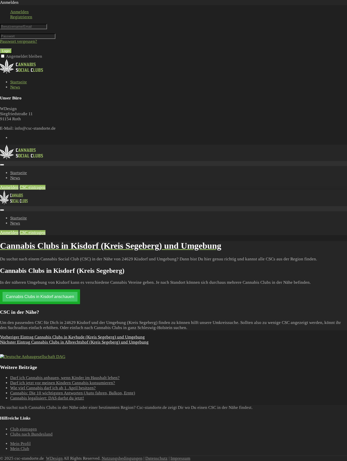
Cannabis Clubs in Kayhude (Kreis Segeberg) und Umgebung (72, 337)
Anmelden (19, 11)
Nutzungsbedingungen (122, 458)
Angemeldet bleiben (24, 56)
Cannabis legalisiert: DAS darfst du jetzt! (47, 398)
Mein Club (19, 448)
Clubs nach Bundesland (31, 434)
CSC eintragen (32, 187)
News (15, 87)
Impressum (180, 458)
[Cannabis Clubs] (24, 72)
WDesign (54, 458)
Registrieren (21, 16)
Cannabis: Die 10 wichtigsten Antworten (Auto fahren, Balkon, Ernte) (72, 393)
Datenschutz (156, 458)
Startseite (18, 82)
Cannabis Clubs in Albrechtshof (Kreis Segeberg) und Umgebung (74, 342)
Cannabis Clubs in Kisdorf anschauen (40, 296)
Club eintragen (23, 429)
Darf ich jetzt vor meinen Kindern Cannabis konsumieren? (62, 382)
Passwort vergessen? (18, 41)
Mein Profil (20, 443)
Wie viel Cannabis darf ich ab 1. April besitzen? (53, 387)
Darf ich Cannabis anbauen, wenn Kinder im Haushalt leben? (65, 377)
